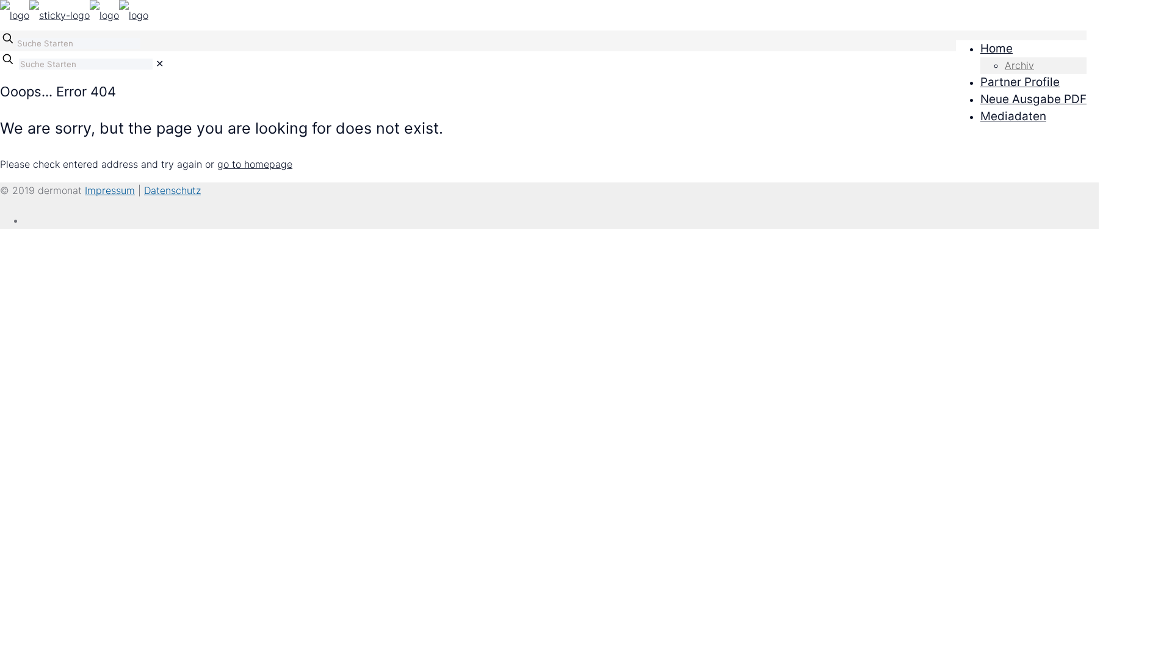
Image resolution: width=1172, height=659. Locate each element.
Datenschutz (172, 190)
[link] (160, 63)
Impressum (110, 190)
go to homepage (254, 164)
